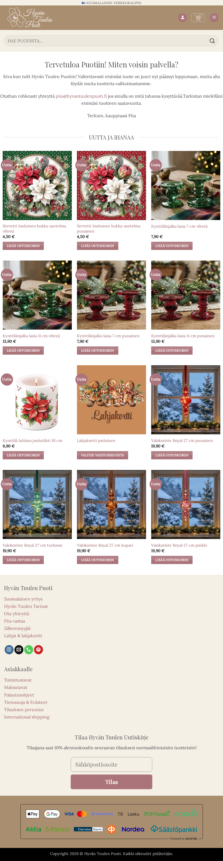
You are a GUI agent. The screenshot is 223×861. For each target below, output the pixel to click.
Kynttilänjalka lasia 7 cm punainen (108, 335)
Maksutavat (15, 687)
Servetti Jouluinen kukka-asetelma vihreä (34, 229)
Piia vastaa (14, 621)
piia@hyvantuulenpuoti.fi (81, 96)
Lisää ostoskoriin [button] (23, 246)
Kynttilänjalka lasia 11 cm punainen (183, 335)
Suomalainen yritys (23, 599)
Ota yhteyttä (16, 613)
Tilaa (111, 781)
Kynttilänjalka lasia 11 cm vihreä (31, 335)
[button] (198, 17)
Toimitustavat (18, 680)
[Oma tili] (182, 17)
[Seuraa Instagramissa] (9, 649)
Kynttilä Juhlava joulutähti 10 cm (32, 440)
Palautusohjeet (19, 695)
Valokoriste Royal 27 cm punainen (182, 440)
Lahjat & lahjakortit (23, 635)
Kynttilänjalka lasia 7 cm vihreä (179, 226)
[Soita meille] (28, 649)
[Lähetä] (212, 40)
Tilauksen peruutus (24, 709)
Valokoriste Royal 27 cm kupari (105, 545)
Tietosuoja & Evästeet (25, 702)
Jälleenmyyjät (17, 628)
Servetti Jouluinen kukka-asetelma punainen (108, 229)
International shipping (26, 717)
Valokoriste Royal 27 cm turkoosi (32, 545)
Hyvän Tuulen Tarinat (26, 606)
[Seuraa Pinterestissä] (38, 649)
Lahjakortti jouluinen (96, 440)
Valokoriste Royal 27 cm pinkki (179, 545)
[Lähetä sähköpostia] (18, 649)
